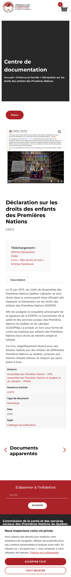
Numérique (13, 403)
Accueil (8, 77)
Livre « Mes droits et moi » (27, 260)
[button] (60, 132)
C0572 (11, 392)
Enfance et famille (27, 77)
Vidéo (14, 256)
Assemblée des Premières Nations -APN (29, 374)
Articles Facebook (22, 264)
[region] (35, 551)
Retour (14, 115)
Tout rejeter (35, 570)
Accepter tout (35, 561)
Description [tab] (17, 279)
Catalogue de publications (21, 425)
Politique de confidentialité (44, 552)
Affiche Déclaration (23, 252)
